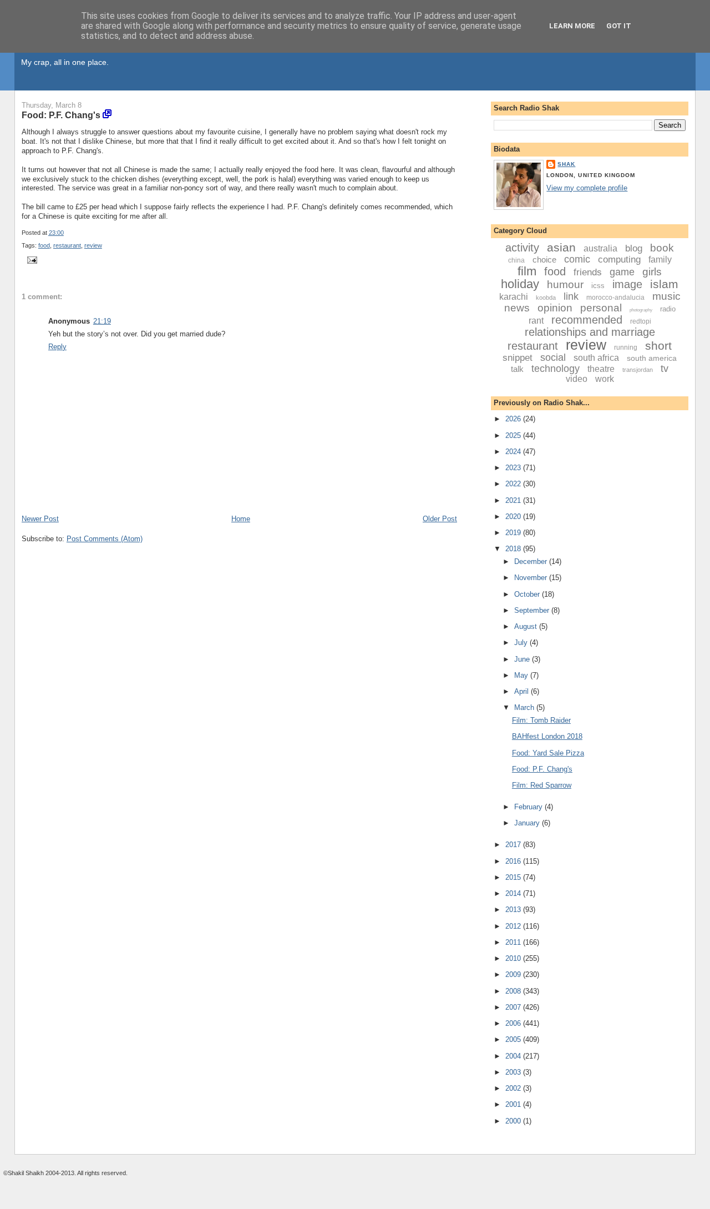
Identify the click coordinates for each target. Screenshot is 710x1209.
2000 (514, 1121)
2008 (514, 991)
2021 (514, 500)
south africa (596, 357)
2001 (514, 1104)
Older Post (440, 519)
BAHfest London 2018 (547, 736)
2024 (514, 451)
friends (588, 272)
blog (633, 248)
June (523, 659)
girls (652, 272)
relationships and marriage (590, 332)
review (93, 245)
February (529, 807)
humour (565, 284)
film (527, 271)
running (625, 347)
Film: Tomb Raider (541, 720)
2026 (514, 419)
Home (240, 519)
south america (652, 358)
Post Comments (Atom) (105, 539)
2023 (514, 468)
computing (619, 259)
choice (544, 259)
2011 (514, 942)
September (532, 610)
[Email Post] (30, 259)
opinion (554, 308)
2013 (514, 909)
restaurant (67, 245)
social (553, 357)
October (528, 594)
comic (577, 259)
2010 (514, 958)
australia (600, 248)
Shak (566, 164)
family (660, 259)
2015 (514, 877)
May (522, 675)
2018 (514, 549)
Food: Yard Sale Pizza (548, 753)
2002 (514, 1088)
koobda (546, 297)
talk (517, 369)
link (571, 296)
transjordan (637, 369)
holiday (520, 284)
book (662, 248)
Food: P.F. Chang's (61, 115)
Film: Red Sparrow (541, 785)
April (522, 691)
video (576, 379)
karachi (513, 296)
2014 (514, 893)
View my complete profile (586, 188)
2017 (514, 844)
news (517, 308)
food (44, 245)
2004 (514, 1056)
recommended (586, 320)
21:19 (102, 321)
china (516, 260)
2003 (514, 1072)
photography (641, 310)
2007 (514, 1007)
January (528, 823)
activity (522, 247)
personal (601, 308)
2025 (514, 435)
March (525, 707)
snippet (517, 357)
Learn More (572, 26)
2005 (514, 1039)
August (526, 626)
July (522, 642)
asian (561, 247)
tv (664, 368)
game (622, 272)
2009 (514, 974)
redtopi (640, 321)
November (531, 577)
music (666, 296)
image (627, 284)
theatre (601, 369)
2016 (514, 861)
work (604, 379)
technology (555, 368)
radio (668, 309)
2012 (514, 926)
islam (664, 284)
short (658, 345)
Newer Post (40, 519)
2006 (514, 1023)
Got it (618, 26)
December (531, 561)
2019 (514, 532)
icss (598, 285)
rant (536, 320)
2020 (514, 516)
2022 (514, 484)
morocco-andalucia (615, 297)
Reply (57, 346)
